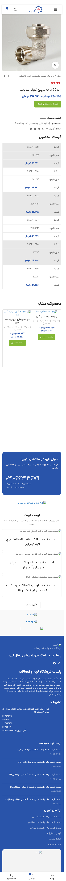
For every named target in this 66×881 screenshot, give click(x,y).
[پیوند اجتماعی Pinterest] (39, 129)
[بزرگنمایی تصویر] (55, 65)
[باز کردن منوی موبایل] (55, 9)
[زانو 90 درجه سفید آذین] (46, 312)
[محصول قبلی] (12, 76)
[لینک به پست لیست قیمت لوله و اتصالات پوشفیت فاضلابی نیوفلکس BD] (31, 577)
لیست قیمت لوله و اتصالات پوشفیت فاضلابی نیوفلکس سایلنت (33, 799)
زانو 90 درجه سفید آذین (46, 316)
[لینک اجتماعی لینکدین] (35, 129)
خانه (59, 76)
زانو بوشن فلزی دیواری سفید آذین (17, 321)
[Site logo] (34, 9)
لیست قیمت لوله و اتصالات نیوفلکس (44, 822)
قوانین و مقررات (54, 833)
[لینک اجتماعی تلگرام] (31, 129)
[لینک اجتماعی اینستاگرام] (59, 663)
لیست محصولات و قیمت (47, 104)
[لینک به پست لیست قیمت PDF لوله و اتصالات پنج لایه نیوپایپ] (31, 531)
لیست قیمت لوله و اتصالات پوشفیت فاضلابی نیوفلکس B (35, 787)
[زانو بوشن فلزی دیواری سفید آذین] (17, 313)
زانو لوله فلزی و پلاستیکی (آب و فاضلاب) (36, 76)
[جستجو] (15, 9)
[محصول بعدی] (4, 76)
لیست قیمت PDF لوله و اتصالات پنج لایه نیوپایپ (32, 542)
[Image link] (32, 503)
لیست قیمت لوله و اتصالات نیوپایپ (45, 828)
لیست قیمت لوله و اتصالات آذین (46, 817)
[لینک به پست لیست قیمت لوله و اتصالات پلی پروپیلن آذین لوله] (31, 554)
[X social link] (43, 129)
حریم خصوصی (54, 844)
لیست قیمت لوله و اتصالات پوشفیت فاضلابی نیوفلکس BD (32, 588)
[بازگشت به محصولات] (8, 76)
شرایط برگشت (55, 839)
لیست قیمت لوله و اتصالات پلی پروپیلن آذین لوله (32, 565)
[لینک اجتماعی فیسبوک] (47, 129)
